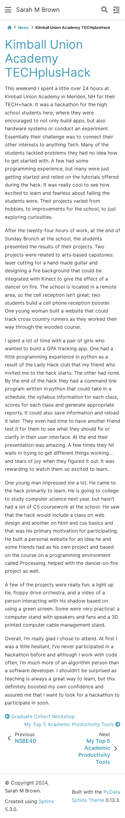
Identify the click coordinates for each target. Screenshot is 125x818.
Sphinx (46, 801)
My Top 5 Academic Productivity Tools (69, 724)
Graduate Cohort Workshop (42, 716)
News (23, 27)
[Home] (9, 27)
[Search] (104, 9)
